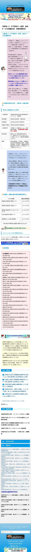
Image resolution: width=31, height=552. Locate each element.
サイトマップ (18, 528)
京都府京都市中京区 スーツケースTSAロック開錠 (15, 414)
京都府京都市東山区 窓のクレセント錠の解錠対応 (14, 489)
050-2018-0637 (16, 544)
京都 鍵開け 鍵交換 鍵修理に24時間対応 (15, 541)
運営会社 (19, 526)
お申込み (14, 526)
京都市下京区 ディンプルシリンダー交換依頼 (13, 428)
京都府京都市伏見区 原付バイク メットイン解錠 (14, 479)
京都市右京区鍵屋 (6, 400)
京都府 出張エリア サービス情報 (17, 400)
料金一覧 (9, 526)
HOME (4, 526)
